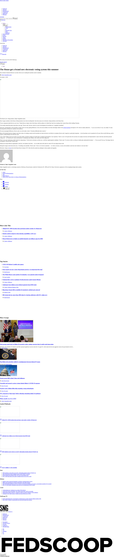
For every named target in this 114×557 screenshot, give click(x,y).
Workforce (7, 32)
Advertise (2, 16)
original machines (66, 127)
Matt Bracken (7, 272)
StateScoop (5, 13)
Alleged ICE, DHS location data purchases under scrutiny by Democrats (22, 228)
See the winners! (3, 62)
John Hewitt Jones (5, 380)
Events (4, 35)
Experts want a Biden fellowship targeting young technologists (17, 388)
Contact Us (5, 525)
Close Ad (2, 554)
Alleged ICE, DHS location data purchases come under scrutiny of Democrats (19, 420)
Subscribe (4, 54)
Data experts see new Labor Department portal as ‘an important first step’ (23, 269)
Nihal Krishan (4, 348)
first (10, 148)
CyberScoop (5, 12)
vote (3, 174)
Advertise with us (6, 523)
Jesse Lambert (7, 277)
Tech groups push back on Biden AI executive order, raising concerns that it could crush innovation (27, 344)
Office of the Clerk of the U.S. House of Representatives (14, 177)
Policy (6, 31)
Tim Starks (6, 267)
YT (3, 533)
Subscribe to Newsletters (8, 39)
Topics (4, 23)
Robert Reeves (6, 175)
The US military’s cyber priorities (9, 467)
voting (4, 172)
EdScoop (4, 14)
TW (3, 530)
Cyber (6, 28)
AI (5, 29)
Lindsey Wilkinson (8, 231)
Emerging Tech (8, 30)
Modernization (8, 26)
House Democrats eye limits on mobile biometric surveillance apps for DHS (23, 238)
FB (3, 529)
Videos (4, 37)
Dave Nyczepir (5, 385)
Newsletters (5, 522)
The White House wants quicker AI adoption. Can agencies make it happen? (23, 274)
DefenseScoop (6, 11)
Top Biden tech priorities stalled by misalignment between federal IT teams (20, 362)
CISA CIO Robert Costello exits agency (13, 264)
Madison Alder (15, 287)
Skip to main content (4, 0)
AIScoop (4, 9)
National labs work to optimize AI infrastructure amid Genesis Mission (22, 279)
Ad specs (4, 524)
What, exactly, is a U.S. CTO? (8, 398)
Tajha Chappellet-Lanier (7, 74)
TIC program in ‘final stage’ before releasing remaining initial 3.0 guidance (20, 393)
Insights (4, 38)
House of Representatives (8, 173)
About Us (10, 511)
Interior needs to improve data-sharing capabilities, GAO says (19, 233)
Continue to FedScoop (5, 556)
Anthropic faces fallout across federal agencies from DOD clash (19, 284)
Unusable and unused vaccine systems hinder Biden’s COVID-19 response (20, 383)
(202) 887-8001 (6, 526)
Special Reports (6, 34)
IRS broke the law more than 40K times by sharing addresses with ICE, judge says (25, 295)
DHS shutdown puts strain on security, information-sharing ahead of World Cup (20, 451)
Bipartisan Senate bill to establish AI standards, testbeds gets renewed (21, 290)
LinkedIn (4, 531)
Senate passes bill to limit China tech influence (12, 378)
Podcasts (4, 36)
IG (3, 532)
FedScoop (5, 8)
